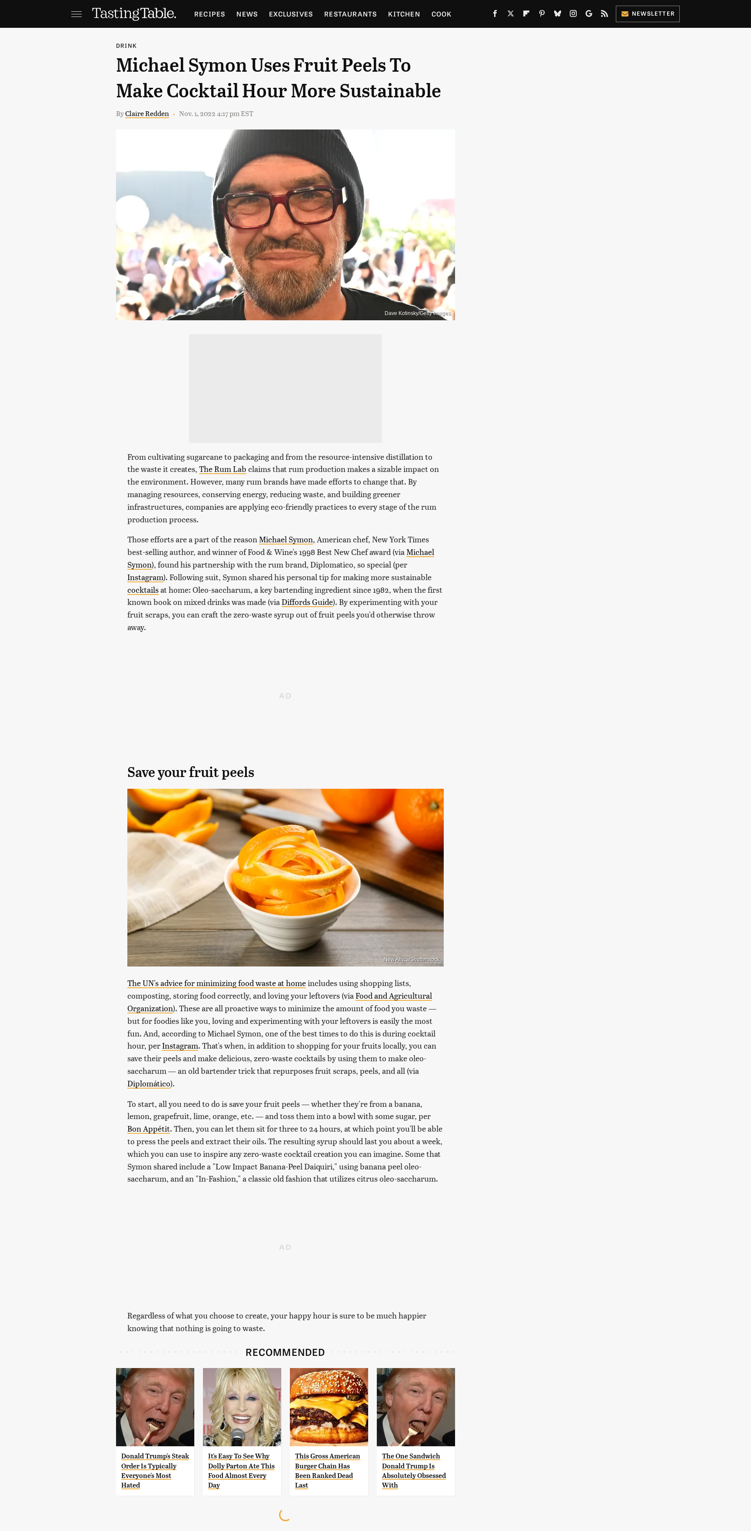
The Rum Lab (222, 468)
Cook (442, 14)
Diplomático (148, 1083)
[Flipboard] (526, 15)
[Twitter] (510, 15)
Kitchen (404, 14)
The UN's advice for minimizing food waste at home (216, 982)
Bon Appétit (148, 1128)
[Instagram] (573, 15)
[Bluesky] (557, 15)
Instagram (145, 576)
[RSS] (604, 15)
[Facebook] (495, 15)
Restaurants (350, 14)
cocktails (143, 589)
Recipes (209, 14)
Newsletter (653, 13)
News (247, 14)
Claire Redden (147, 113)
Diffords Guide (307, 601)
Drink (126, 45)
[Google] (589, 15)
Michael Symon (286, 539)
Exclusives (291, 14)
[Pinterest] (542, 15)
